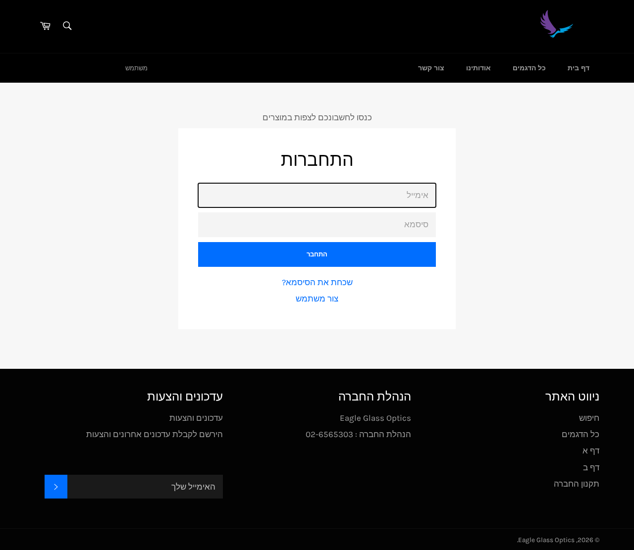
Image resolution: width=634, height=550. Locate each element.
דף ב (591, 467)
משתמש (136, 68)
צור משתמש (317, 298)
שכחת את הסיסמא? (317, 282)
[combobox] (66, 26)
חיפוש (589, 418)
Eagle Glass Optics (546, 540)
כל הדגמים (529, 68)
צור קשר (431, 68)
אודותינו (478, 68)
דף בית (578, 68)
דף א (590, 450)
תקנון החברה (576, 484)
